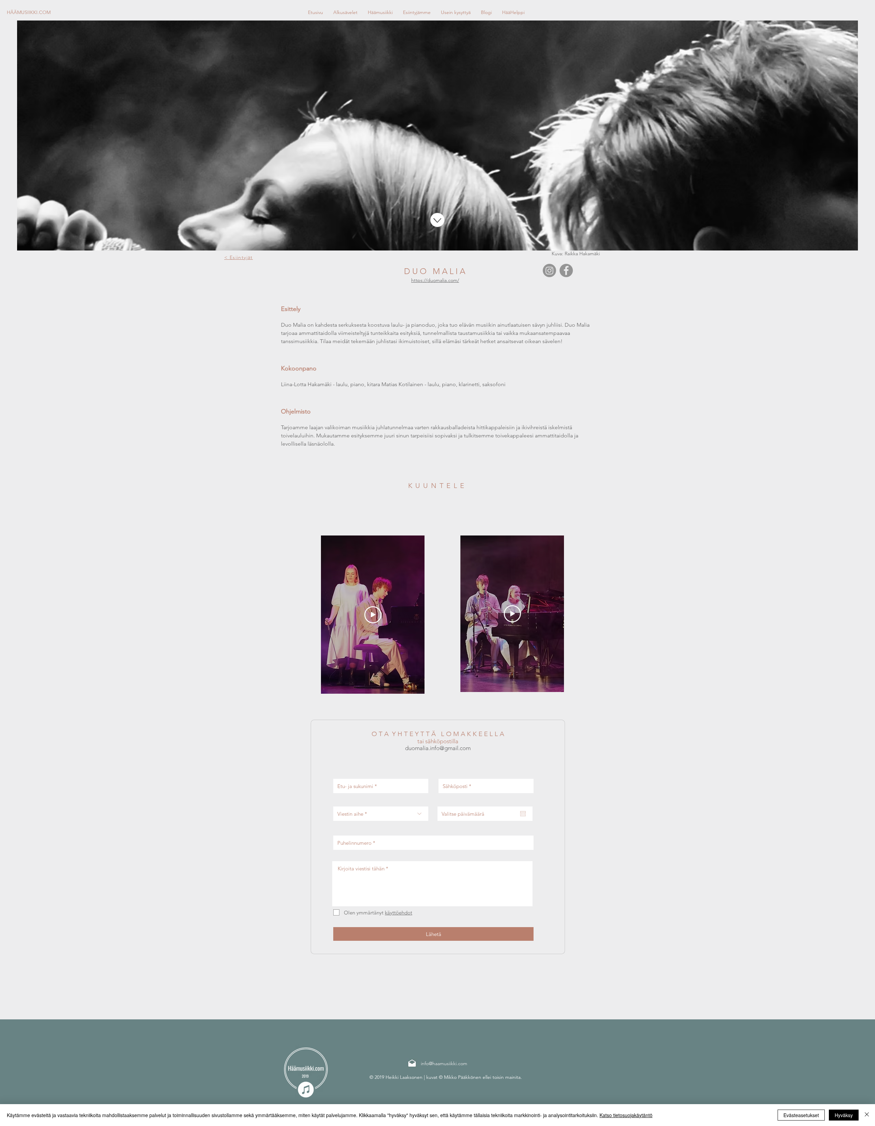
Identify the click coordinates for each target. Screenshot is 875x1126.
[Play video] (372, 614)
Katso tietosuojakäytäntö (626, 1115)
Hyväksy (844, 1115)
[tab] (437, 382)
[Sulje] (867, 1115)
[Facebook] (566, 270)
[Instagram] (549, 270)
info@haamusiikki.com (444, 1063)
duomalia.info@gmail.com (438, 748)
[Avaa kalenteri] (523, 813)
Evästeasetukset (801, 1115)
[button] (380, 12)
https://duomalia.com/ (435, 280)
